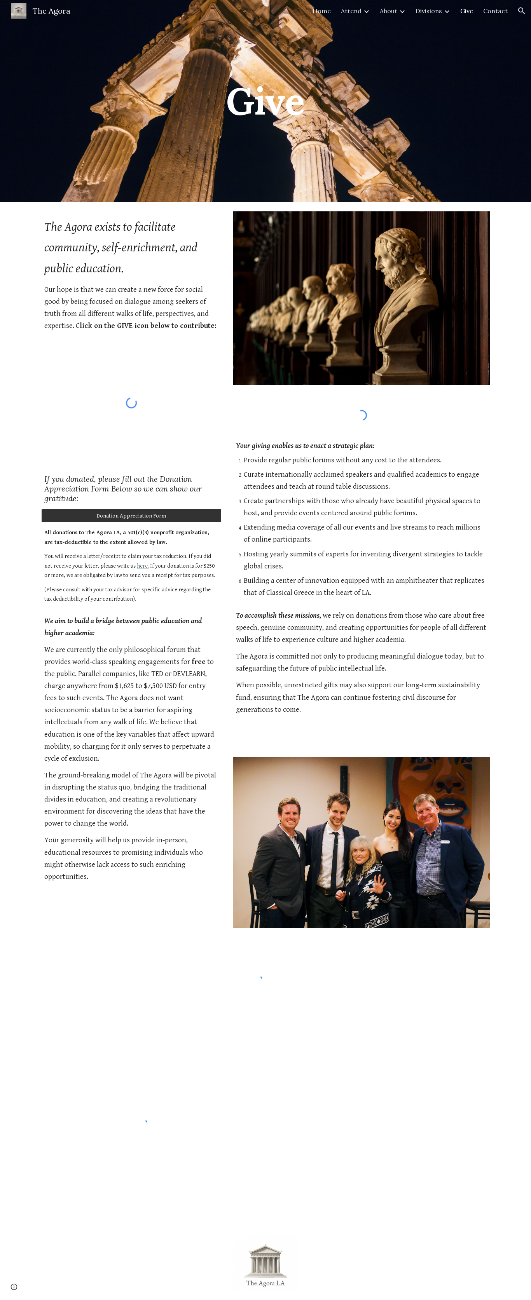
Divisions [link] (429, 11)
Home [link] (322, 11)
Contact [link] (495, 11)
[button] (521, 11)
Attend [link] (351, 11)
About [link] (388, 11)
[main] (265, 101)
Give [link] (466, 11)
